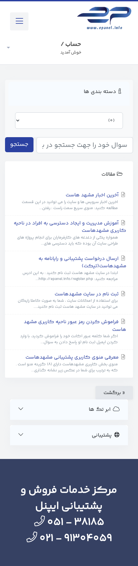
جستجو (19, 144)
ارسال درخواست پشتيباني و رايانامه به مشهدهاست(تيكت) (74, 268)
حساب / (70, 48)
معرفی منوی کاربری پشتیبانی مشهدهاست (68, 364)
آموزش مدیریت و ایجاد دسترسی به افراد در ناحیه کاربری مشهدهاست (70, 233)
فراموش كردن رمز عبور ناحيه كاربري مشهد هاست (73, 332)
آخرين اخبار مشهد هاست (71, 201)
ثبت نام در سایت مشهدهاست (69, 300)
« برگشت (114, 393)
